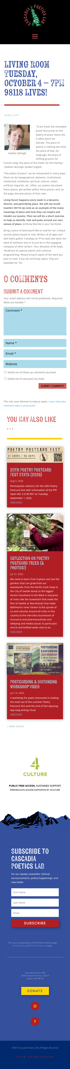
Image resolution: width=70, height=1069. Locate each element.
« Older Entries (15, 726)
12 (40, 543)
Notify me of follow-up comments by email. (32, 372)
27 (45, 547)
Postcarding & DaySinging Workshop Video (33, 684)
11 (37, 543)
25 (39, 547)
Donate (35, 991)
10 (34, 543)
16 (51, 543)
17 (54, 543)
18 (57, 543)
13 (42, 543)
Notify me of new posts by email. (26, 378)
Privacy (19, 1056)
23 (33, 547)
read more (16, 502)
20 (24, 547)
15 (48, 543)
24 (36, 547)
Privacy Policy (19, 945)
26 (42, 547)
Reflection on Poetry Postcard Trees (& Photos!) (29, 563)
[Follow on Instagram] (35, 1006)
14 (45, 543)
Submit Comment (52, 385)
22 (30, 547)
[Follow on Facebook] (35, 1021)
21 (27, 547)
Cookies (29, 1056)
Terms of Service (38, 945)
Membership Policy (45, 1056)
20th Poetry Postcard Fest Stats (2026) (30, 472)
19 (60, 543)
